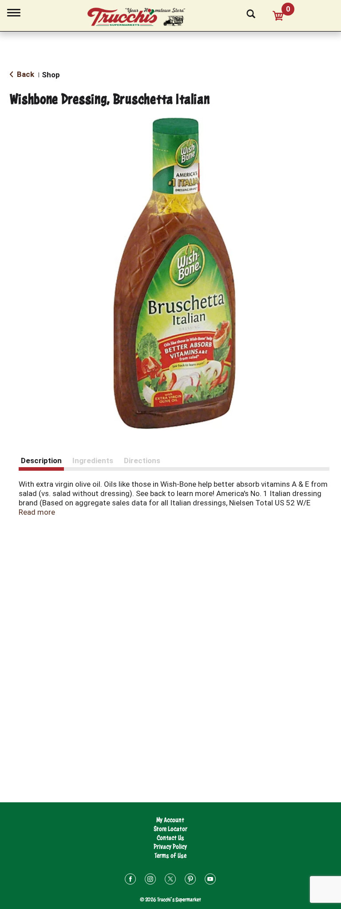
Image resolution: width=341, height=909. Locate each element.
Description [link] (41, 460)
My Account (170, 820)
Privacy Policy (170, 846)
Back (24, 74)
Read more (37, 512)
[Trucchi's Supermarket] (141, 17)
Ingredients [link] (92, 460)
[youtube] (210, 880)
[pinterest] (190, 880)
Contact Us (170, 837)
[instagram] (150, 880)
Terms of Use (170, 855)
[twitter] (170, 880)
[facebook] (130, 880)
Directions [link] (142, 460)
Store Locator (170, 828)
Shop (51, 74)
